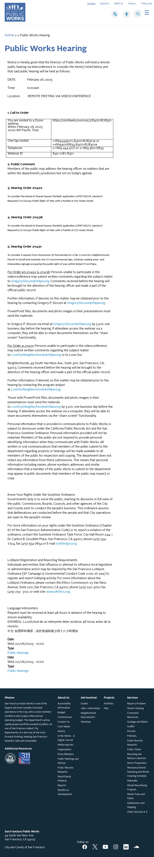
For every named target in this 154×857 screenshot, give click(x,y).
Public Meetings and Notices (68, 761)
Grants (84, 704)
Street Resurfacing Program (137, 787)
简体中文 (118, 3)
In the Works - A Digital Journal (66, 738)
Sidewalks (132, 781)
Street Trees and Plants (136, 796)
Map (106, 708)
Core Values (64, 727)
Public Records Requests (65, 770)
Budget (61, 713)
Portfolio (108, 704)
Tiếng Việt (146, 3)
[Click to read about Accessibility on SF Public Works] (126, 16)
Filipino (132, 3)
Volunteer (86, 722)
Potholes (132, 736)
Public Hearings (18, 653)
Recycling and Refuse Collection (136, 756)
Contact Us (63, 722)
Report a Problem (136, 704)
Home (9, 35)
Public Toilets (134, 750)
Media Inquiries (65, 745)
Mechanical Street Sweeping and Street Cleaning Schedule (138, 772)
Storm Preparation (137, 763)
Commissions (65, 717)
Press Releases (66, 754)
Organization (64, 750)
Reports (62, 785)
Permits (131, 731)
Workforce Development (65, 792)
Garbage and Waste (137, 722)
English (91, 3)
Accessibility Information (64, 706)
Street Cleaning (135, 708)
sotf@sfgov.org (66, 543)
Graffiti (130, 727)
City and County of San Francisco (25, 847)
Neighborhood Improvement (88, 715)
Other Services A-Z (137, 812)
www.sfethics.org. (58, 591)
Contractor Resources (133, 715)
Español (104, 3)
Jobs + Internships (90, 708)
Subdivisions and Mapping (135, 805)
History (61, 731)
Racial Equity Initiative (64, 779)
